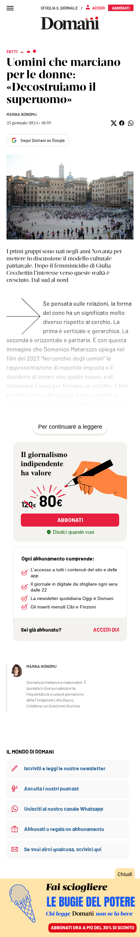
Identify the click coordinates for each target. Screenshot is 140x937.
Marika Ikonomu (22, 114)
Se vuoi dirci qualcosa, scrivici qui (62, 849)
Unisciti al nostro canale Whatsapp (63, 809)
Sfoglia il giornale (59, 8)
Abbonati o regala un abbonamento (64, 829)
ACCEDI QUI (106, 629)
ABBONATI (70, 519)
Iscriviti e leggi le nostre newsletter (64, 768)
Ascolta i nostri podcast (51, 788)
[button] (113, 123)
